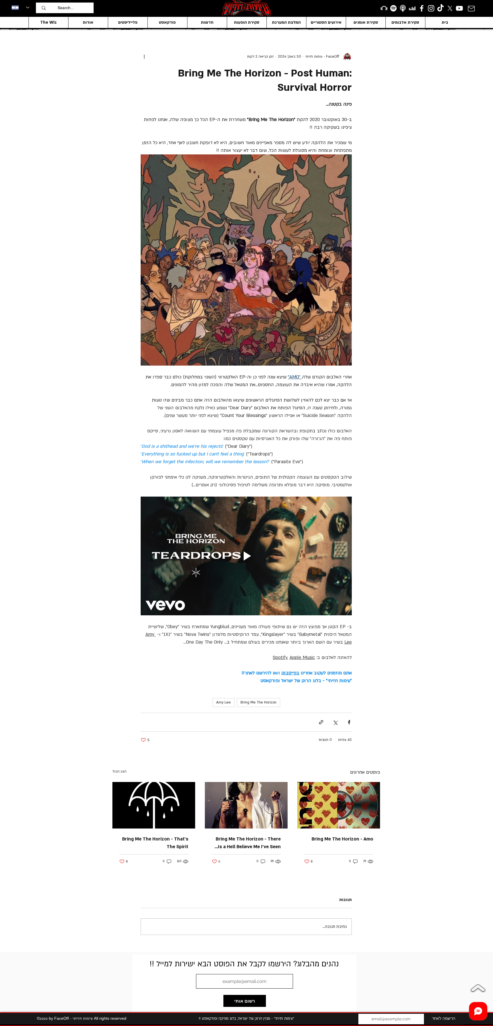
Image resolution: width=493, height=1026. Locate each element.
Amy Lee (223, 702)
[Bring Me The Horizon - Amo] (338, 805)
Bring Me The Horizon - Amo (342, 839)
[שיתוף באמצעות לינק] (321, 722)
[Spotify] (393, 8)
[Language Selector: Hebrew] (20, 7)
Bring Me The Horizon (258, 702)
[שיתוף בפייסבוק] (349, 722)
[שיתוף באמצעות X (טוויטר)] (335, 722)
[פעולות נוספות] (144, 56)
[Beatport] (384, 8)
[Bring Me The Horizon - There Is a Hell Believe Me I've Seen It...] (246, 805)
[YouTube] (459, 8)
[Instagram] (431, 8)
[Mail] (471, 8)
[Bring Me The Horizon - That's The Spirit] (153, 805)
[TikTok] (440, 8)
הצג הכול (119, 771)
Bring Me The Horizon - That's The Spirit (155, 843)
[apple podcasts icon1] (403, 8)
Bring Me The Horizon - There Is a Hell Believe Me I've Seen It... (248, 843)
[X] (450, 8)
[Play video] (246, 556)
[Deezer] (412, 8)
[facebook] (421, 8)
